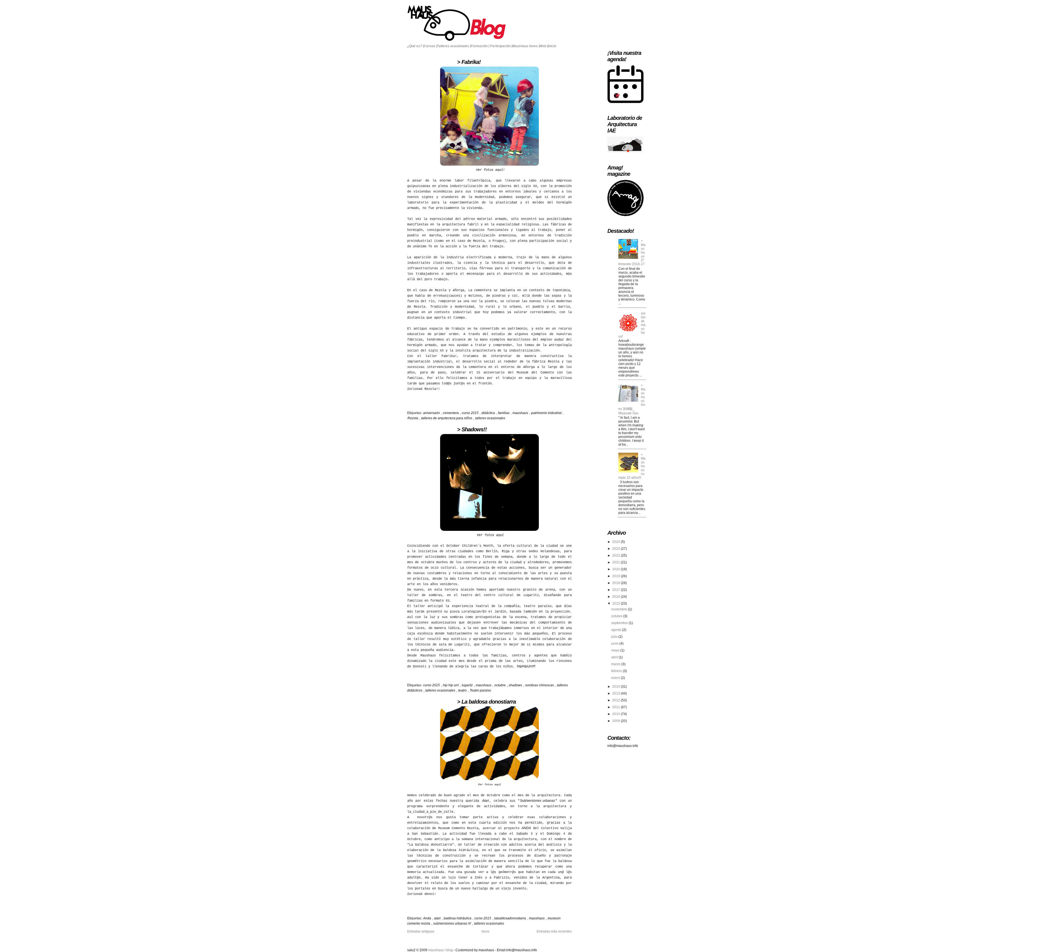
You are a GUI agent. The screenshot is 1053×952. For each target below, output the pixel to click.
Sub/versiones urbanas (537, 801)
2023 (616, 549)
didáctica (489, 413)
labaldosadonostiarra (510, 918)
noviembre (619, 609)
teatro (463, 690)
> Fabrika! (444, 62)
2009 (616, 721)
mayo (615, 650)
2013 (616, 693)
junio (615, 643)
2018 (616, 583)
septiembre (620, 623)
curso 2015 (470, 413)
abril (615, 657)
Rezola (413, 418)
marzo (616, 664)
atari (437, 918)
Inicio (552, 46)
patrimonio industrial (546, 413)
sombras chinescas (540, 685)
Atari (485, 801)
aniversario (432, 413)
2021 (616, 562)
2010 (616, 714)
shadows (516, 685)
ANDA (526, 828)
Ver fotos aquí (490, 535)
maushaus (521, 413)
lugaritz (468, 685)
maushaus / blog (441, 950)
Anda (427, 918)
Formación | (480, 46)
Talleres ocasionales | (454, 46)
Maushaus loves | (525, 46)
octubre (500, 685)
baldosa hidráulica (458, 918)
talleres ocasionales (490, 418)
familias (504, 413)
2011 (616, 707)
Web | (543, 46)
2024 (616, 542)
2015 (616, 603)
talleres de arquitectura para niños (447, 418)
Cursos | (430, 46)
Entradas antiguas (420, 931)
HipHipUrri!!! (526, 666)
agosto (616, 630)
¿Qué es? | (415, 46)
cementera (451, 413)
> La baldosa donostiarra (461, 702)
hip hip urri (451, 685)
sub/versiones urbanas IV (452, 923)
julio (614, 637)
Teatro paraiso (480, 690)
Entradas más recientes (554, 931)
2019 (616, 576)
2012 (616, 700)
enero (616, 678)
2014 (616, 686)
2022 (616, 555)
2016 (616, 597)
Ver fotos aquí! (490, 170)
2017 (616, 590)
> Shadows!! (447, 429)
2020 (616, 569)
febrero (617, 671)
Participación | (501, 46)
